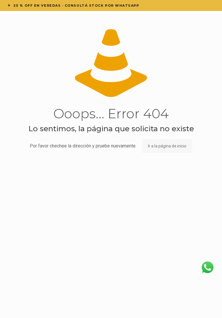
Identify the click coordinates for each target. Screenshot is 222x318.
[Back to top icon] (194, 306)
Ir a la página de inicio (167, 146)
